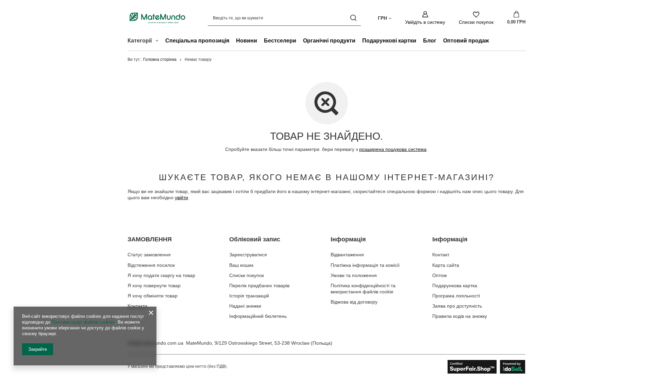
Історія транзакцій (249, 295)
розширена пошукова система (392, 149)
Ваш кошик (241, 265)
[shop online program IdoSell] (486, 367)
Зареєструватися (248, 254)
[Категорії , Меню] (158, 41)
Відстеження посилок (151, 265)
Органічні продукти (329, 41)
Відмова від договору (354, 302)
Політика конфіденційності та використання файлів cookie (363, 288)
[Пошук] (353, 17)
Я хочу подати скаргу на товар (161, 275)
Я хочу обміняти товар (153, 295)
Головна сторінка (160, 59)
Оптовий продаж (466, 41)
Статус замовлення (149, 254)
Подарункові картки (389, 41)
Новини (246, 41)
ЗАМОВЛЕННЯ (150, 239)
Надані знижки (245, 306)
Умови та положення (354, 275)
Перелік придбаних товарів (259, 285)
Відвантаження (347, 254)
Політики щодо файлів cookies (83, 322)
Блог (429, 41)
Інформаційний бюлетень (258, 316)
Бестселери (280, 41)
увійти (181, 197)
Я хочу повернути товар (154, 285)
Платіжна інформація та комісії (365, 265)
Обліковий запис (254, 239)
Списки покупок (246, 275)
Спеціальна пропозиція (197, 41)
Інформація (348, 239)
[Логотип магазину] (157, 18)
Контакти (137, 306)
